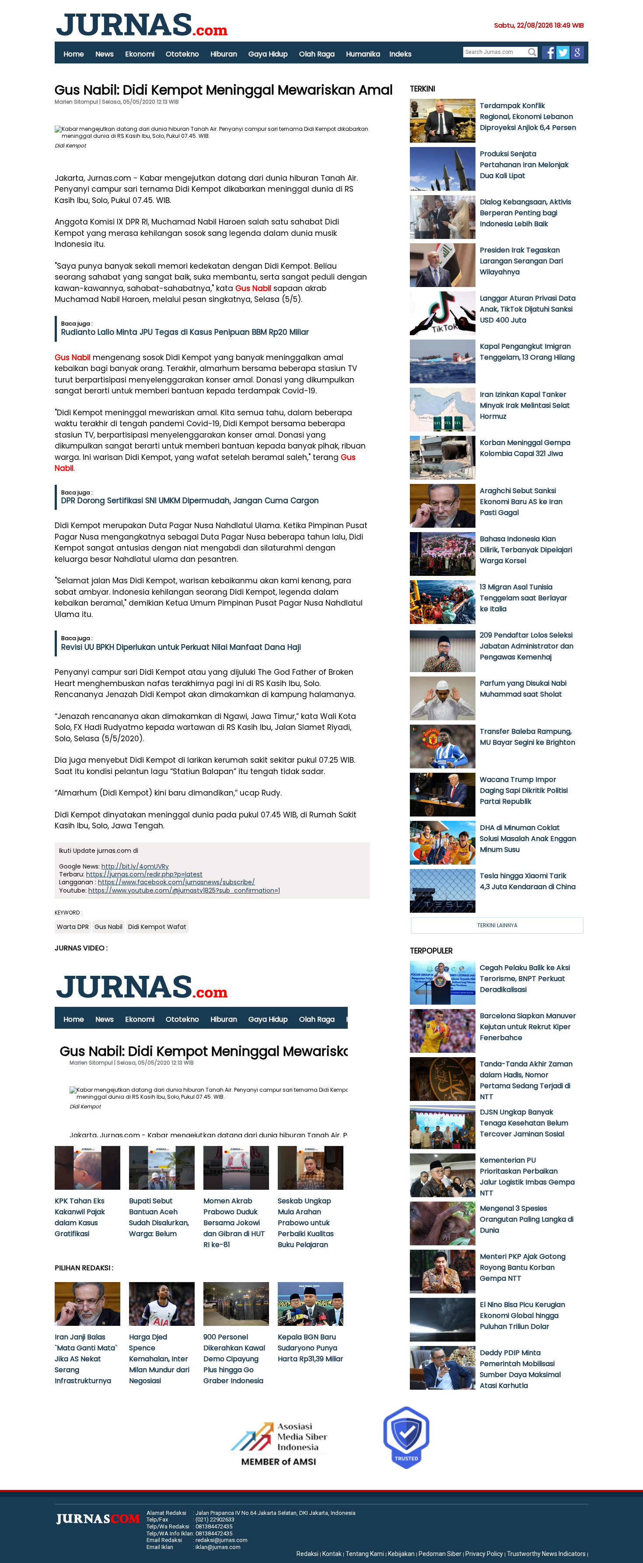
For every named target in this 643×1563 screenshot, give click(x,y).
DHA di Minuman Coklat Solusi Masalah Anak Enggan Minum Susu (528, 839)
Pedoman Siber (440, 1553)
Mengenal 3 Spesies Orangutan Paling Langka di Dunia (526, 1219)
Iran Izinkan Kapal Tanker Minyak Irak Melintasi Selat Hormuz (525, 405)
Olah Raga (317, 54)
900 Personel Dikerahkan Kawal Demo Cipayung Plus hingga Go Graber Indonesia (234, 1359)
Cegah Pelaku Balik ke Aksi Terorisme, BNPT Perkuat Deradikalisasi (525, 979)
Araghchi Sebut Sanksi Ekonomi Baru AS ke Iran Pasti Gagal (521, 502)
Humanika (363, 54)
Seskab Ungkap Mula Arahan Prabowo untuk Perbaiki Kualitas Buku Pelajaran (306, 1223)
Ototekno (182, 54)
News (104, 54)
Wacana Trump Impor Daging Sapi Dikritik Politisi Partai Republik (524, 790)
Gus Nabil (253, 288)
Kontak (332, 1553)
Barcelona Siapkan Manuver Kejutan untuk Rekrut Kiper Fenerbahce (528, 1027)
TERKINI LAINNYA (497, 925)
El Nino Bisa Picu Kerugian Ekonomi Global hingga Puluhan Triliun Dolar (522, 1316)
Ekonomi (139, 54)
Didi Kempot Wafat (157, 926)
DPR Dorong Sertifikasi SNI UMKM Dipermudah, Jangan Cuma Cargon (190, 500)
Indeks (400, 54)
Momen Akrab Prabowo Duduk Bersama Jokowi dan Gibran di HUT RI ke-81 (234, 1223)
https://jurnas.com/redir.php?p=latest (144, 874)
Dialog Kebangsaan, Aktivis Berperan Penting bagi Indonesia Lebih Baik (525, 213)
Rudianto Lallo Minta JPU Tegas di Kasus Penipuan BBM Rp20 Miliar (185, 332)
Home (73, 54)
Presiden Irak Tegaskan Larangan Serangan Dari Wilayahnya (521, 261)
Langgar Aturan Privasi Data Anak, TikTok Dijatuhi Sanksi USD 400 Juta (528, 309)
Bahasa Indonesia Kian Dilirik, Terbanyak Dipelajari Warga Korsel (526, 550)
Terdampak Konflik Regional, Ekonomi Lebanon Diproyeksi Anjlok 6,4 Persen (528, 117)
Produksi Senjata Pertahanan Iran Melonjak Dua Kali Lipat (524, 165)
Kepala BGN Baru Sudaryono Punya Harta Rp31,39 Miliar (310, 1348)
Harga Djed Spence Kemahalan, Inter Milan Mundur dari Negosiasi (159, 1359)
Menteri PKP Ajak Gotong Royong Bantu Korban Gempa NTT (523, 1267)
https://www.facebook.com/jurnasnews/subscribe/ (176, 882)
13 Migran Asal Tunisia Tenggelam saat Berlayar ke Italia (523, 598)
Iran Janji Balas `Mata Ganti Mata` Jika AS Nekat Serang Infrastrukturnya (86, 1359)
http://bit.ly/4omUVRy (135, 866)
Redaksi (307, 1553)
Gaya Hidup (268, 54)
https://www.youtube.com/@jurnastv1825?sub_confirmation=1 (184, 890)
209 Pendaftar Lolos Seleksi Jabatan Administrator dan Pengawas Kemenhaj (526, 646)
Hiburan (223, 54)
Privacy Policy (484, 1553)
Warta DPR (73, 926)
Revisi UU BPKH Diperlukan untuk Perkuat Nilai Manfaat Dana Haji (181, 647)
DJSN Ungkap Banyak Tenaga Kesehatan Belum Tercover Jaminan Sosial (524, 1123)
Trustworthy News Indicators (546, 1553)
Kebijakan (401, 1553)
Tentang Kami (365, 1553)
